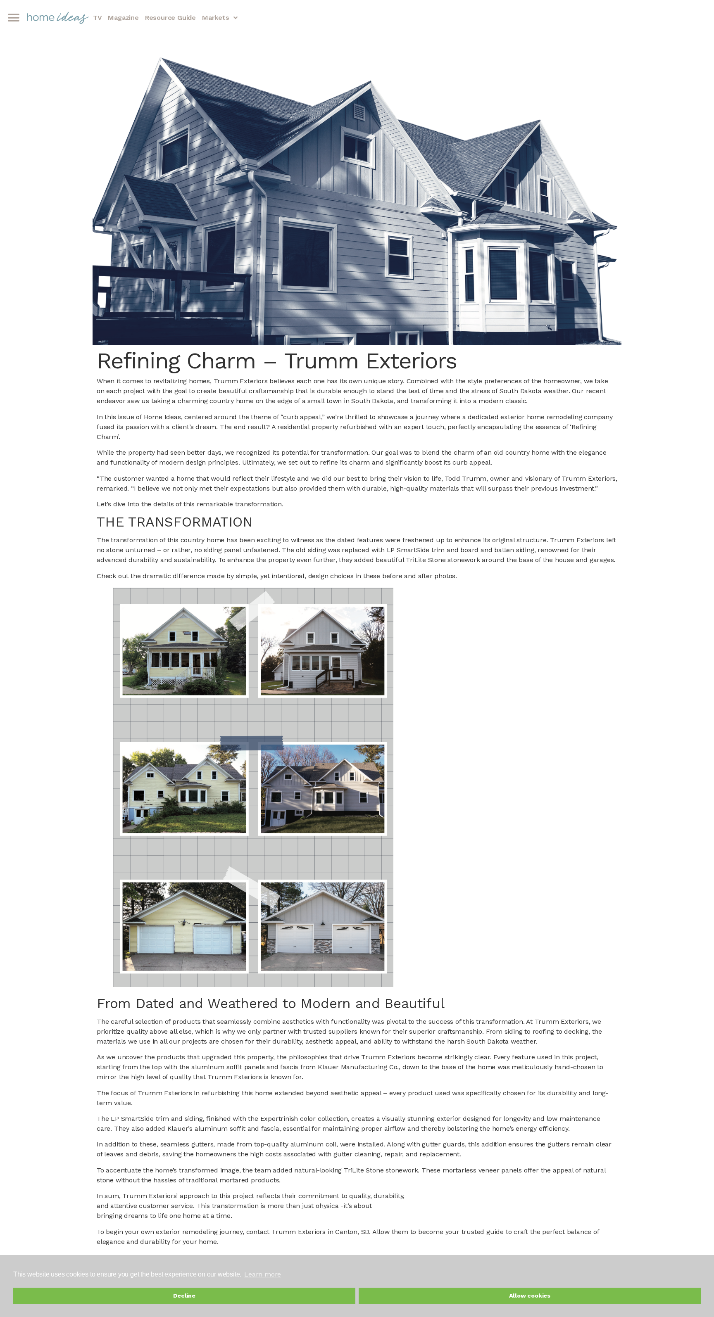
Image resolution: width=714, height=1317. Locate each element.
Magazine (123, 17)
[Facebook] (261, 1304)
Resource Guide (170, 17)
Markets (215, 17)
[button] (13, 18)
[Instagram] (282, 1304)
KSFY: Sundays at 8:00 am (461, 1302)
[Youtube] (271, 1304)
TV (97, 17)
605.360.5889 (188, 1257)
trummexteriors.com (129, 1257)
